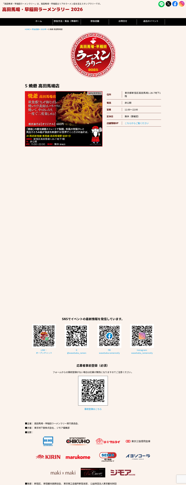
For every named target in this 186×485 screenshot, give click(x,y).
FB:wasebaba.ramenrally (109, 351)
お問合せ (122, 21)
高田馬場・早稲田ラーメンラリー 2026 (42, 9)
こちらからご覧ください (137, 123)
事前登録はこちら (93, 409)
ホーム (38, 21)
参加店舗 (94, 21)
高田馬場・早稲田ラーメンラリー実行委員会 (56, 423)
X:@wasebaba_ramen (76, 351)
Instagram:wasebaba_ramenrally (142, 351)
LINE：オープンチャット (44, 351)
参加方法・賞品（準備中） (67, 21)
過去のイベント (150, 21)
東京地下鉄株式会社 (44, 427)
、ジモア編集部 (62, 427)
